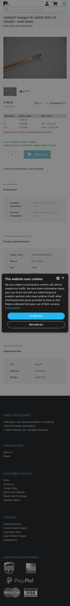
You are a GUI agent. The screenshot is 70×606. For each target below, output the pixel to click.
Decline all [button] (36, 324)
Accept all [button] (36, 315)
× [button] (63, 278)
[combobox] (58, 278)
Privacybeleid (12, 308)
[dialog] (35, 303)
